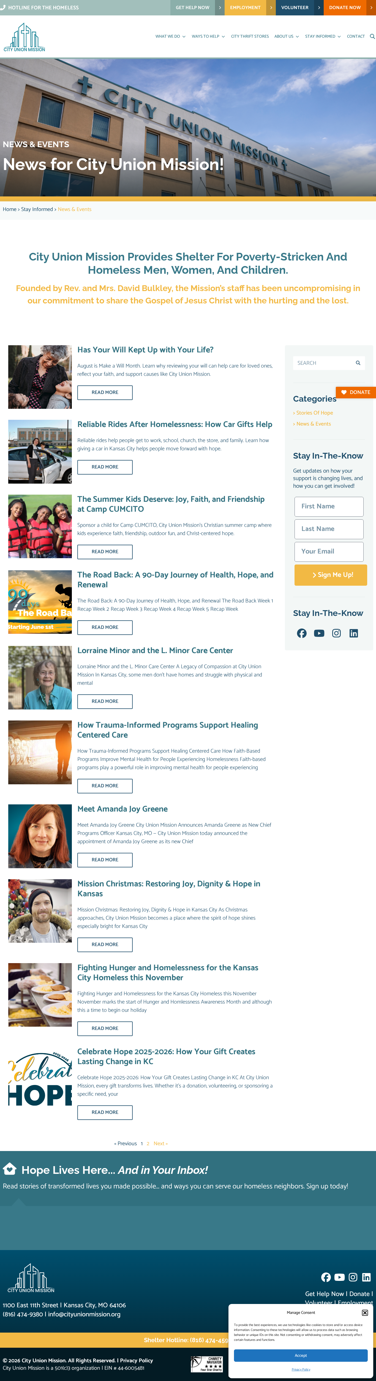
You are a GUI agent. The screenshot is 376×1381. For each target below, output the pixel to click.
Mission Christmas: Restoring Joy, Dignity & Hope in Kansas (168, 889)
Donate (359, 1294)
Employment (355, 1303)
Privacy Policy (301, 1369)
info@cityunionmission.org (84, 1314)
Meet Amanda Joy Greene (122, 809)
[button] (365, 1313)
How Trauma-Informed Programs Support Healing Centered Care (167, 730)
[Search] (358, 363)
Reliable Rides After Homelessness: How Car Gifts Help (175, 424)
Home (10, 209)
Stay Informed (37, 209)
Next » (161, 1143)
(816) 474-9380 (23, 1314)
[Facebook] (301, 633)
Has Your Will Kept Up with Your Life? (145, 350)
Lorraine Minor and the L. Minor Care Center (155, 650)
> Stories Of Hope (313, 413)
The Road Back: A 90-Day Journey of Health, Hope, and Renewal (175, 580)
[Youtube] (319, 633)
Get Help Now (324, 1294)
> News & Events (312, 424)
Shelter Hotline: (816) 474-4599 (188, 1340)
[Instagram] (336, 633)
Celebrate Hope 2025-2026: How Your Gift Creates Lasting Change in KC (166, 1056)
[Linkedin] (354, 633)
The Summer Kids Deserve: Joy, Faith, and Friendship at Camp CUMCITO (171, 504)
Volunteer (319, 1303)
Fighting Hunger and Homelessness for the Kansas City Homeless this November (167, 973)
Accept (301, 1355)
